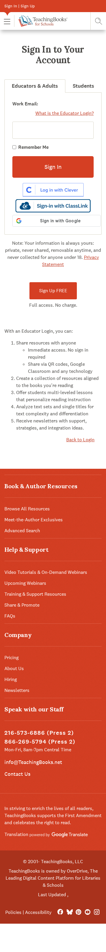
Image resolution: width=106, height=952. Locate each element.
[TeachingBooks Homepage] (40, 21)
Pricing (11, 657)
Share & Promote (21, 605)
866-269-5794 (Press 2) (39, 742)
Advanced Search (22, 531)
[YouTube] (88, 912)
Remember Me (33, 147)
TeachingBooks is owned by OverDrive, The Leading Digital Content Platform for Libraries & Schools (53, 878)
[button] (7, 21)
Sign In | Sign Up (19, 6)
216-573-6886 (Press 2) (39, 733)
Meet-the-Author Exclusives (33, 520)
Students (83, 85)
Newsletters (16, 690)
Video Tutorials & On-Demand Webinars (45, 572)
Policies (13, 912)
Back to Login (80, 440)
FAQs (9, 616)
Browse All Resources (27, 509)
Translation (16, 834)
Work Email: (25, 104)
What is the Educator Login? (64, 113)
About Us (14, 668)
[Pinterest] (78, 912)
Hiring (10, 679)
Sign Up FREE (53, 291)
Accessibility (38, 912)
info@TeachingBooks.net (33, 762)
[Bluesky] (69, 912)
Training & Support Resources (35, 594)
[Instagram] (97, 912)
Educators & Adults (35, 85)
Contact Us (17, 773)
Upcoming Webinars (25, 583)
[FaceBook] (60, 912)
